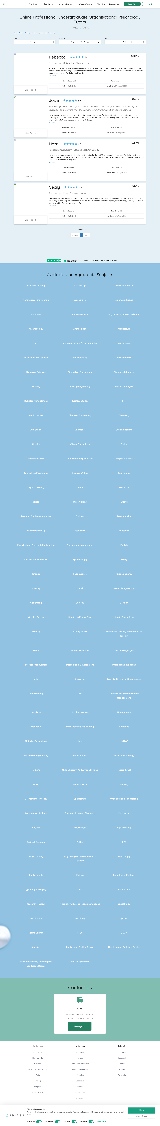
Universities (80, 1092)
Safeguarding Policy (80, 1069)
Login (151, 4)
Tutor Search (33, 4)
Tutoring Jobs (37, 1092)
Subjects (62, 38)
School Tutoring (48, 4)
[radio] (71, 57)
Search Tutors (18, 33)
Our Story (80, 1052)
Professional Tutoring (85, 4)
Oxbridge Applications (37, 1069)
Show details (101, 1121)
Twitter (122, 1063)
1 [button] (81, 235)
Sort (105, 38)
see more (52, 75)
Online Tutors (37, 1052)
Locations (80, 1081)
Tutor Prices (101, 4)
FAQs (38, 1075)
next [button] (86, 235)
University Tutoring (65, 4)
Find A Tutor (132, 4)
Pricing (38, 1081)
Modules (80, 1075)
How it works (37, 1058)
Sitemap (80, 1098)
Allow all (141, 1110)
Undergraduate (30, 33)
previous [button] (75, 235)
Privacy (80, 1058)
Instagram (122, 1069)
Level (15, 38)
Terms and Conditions (80, 1063)
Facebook (122, 1058)
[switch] (57, 1121)
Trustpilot (122, 1075)
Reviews (37, 1063)
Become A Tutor (114, 4)
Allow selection (141, 1116)
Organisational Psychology (46, 33)
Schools (80, 1086)
